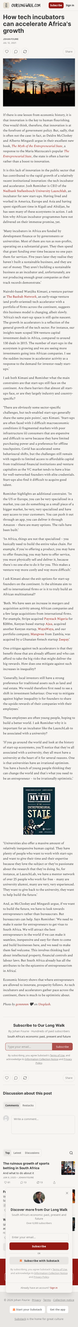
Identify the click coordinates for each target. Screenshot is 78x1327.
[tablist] (19, 1105)
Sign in (70, 5)
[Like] (7, 51)
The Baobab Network (21, 296)
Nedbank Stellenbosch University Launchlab (34, 191)
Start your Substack (29, 1309)
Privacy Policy (41, 1277)
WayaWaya (45, 629)
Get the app (57, 1309)
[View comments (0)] (16, 51)
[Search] (71, 1153)
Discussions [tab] (32, 1153)
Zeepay (64, 639)
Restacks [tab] (28, 1105)
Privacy (36, 1300)
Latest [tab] (17, 1153)
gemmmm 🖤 (24, 1004)
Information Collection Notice (51, 1273)
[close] (67, 1193)
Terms (47, 1300)
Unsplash (44, 1004)
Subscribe (56, 5)
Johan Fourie (11, 39)
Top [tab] (7, 1153)
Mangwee (37, 634)
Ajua (48, 623)
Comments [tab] (12, 1105)
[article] (39, 1173)
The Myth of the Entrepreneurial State (37, 146)
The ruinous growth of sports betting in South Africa (26, 1166)
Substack (20, 1319)
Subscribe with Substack (41, 1260)
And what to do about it (18, 1173)
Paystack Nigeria (56, 618)
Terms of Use (59, 1269)
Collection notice (63, 1300)
